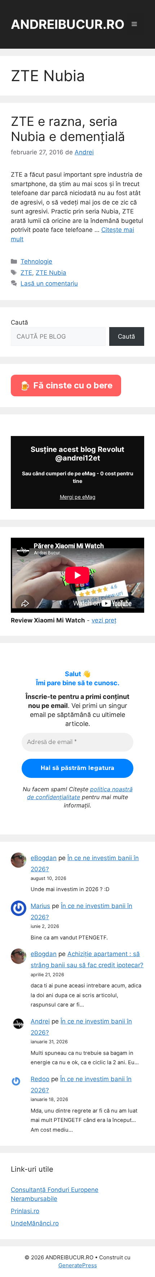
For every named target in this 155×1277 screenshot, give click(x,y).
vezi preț (104, 620)
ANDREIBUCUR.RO (67, 24)
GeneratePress (77, 1265)
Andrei (40, 1021)
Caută (19, 322)
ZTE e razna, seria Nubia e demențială (68, 129)
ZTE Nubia (51, 272)
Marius (40, 906)
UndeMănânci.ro (35, 1223)
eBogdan (44, 858)
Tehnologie (36, 261)
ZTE (26, 272)
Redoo (40, 1079)
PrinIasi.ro (25, 1211)
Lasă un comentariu (49, 283)
